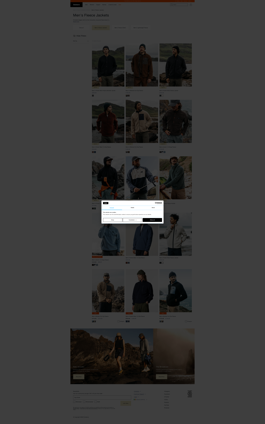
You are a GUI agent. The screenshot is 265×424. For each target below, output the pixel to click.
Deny (112, 220)
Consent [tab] (112, 207)
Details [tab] (132, 207)
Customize (132, 220)
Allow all (152, 220)
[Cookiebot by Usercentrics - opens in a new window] (156, 203)
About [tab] (153, 207)
